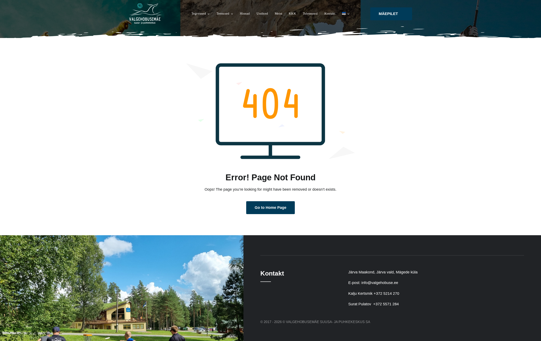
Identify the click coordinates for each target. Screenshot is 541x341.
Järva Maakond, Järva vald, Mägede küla (383, 272)
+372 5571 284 (386, 304)
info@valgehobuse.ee (379, 283)
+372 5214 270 (386, 293)
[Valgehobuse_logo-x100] (146, 5)
